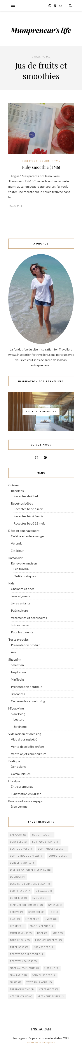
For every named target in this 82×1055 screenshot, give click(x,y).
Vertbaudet (48, 989)
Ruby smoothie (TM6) (41, 167)
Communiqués (21, 774)
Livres (51, 919)
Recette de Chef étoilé (27, 954)
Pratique (14, 761)
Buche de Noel (21, 849)
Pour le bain (20, 940)
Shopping (14, 659)
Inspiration (18, 672)
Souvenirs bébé (44, 975)
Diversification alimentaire (30, 870)
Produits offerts (48, 940)
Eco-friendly (20, 891)
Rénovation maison (24, 563)
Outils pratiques (25, 576)
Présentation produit (25, 645)
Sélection (17, 665)
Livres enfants (20, 603)
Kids (11, 583)
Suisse (15, 982)
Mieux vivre (16, 708)
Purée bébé (19, 947)
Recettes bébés (22, 503)
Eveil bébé (41, 898)
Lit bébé (32, 919)
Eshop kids (18, 898)
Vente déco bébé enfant (27, 746)
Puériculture (19, 610)
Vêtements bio (21, 996)
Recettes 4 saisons (23, 961)
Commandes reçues (52, 849)
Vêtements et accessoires (29, 618)
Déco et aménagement (24, 530)
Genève (16, 912)
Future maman (20, 625)
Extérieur (17, 550)
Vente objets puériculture (28, 754)
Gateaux (55, 905)
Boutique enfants (45, 842)
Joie (54, 912)
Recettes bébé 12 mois (29, 523)
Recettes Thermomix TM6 (41, 161)
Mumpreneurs (21, 933)
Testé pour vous (39, 982)
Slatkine (51, 968)
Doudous (17, 877)
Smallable (18, 975)
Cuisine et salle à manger (28, 536)
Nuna (57, 933)
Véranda (16, 543)
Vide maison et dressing (24, 734)
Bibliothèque (42, 835)
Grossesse (36, 912)
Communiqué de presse (27, 856)
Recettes (17, 490)
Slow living (18, 714)
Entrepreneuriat (22, 786)
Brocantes (18, 694)
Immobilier (15, 558)
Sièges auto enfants (24, 968)
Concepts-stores (22, 863)
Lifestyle (14, 781)
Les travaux (21, 569)
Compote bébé (60, 856)
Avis (14, 652)
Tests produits (18, 639)
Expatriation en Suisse (26, 794)
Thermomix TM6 (22, 989)
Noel (42, 933)
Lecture (19, 719)
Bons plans (18, 766)
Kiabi (15, 919)
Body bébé (18, 842)
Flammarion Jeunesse (26, 905)
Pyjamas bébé (43, 947)
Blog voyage (19, 806)
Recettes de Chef (26, 496)
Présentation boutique (26, 686)
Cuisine (13, 485)
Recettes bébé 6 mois (29, 516)
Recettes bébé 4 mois (29, 509)
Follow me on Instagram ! (41, 1042)
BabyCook (18, 835)
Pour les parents (22, 632)
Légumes (17, 926)
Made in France (42, 926)
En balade (44, 891)
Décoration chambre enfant (30, 884)
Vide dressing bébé (24, 739)
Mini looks (17, 679)
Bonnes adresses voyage (25, 801)
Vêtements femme (51, 996)
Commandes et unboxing (28, 701)
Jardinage (20, 726)
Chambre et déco (23, 589)
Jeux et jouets (20, 596)
